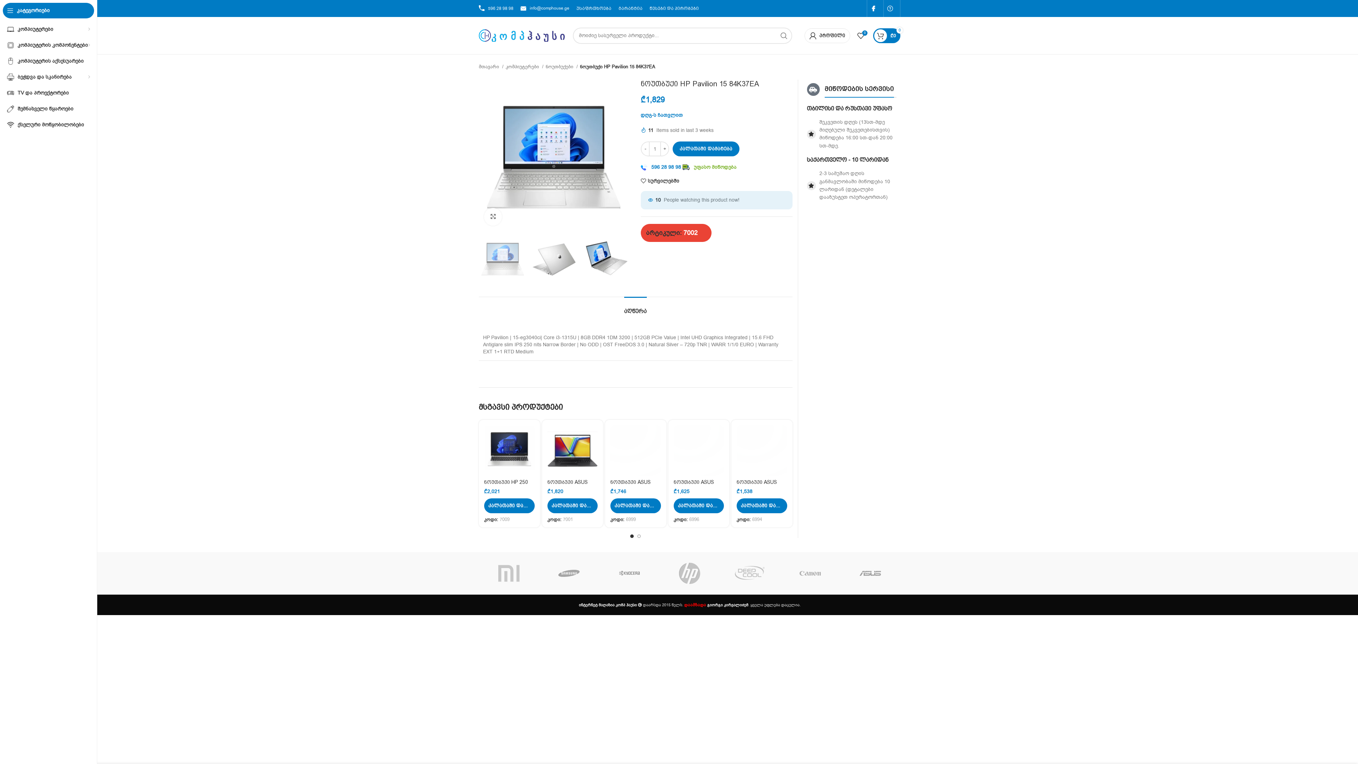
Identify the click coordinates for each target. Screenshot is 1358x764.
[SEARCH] (784, 36)
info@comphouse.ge (549, 8)
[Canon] (810, 573)
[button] (509, 505)
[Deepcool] (750, 573)
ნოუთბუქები (560, 67)
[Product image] (509, 450)
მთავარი (489, 67)
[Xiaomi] (509, 573)
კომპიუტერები (523, 67)
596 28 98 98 (500, 8)
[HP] (690, 573)
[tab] (635, 307)
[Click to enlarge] (493, 217)
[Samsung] (569, 573)
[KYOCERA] (629, 573)
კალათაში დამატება (706, 148)
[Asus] (870, 573)
